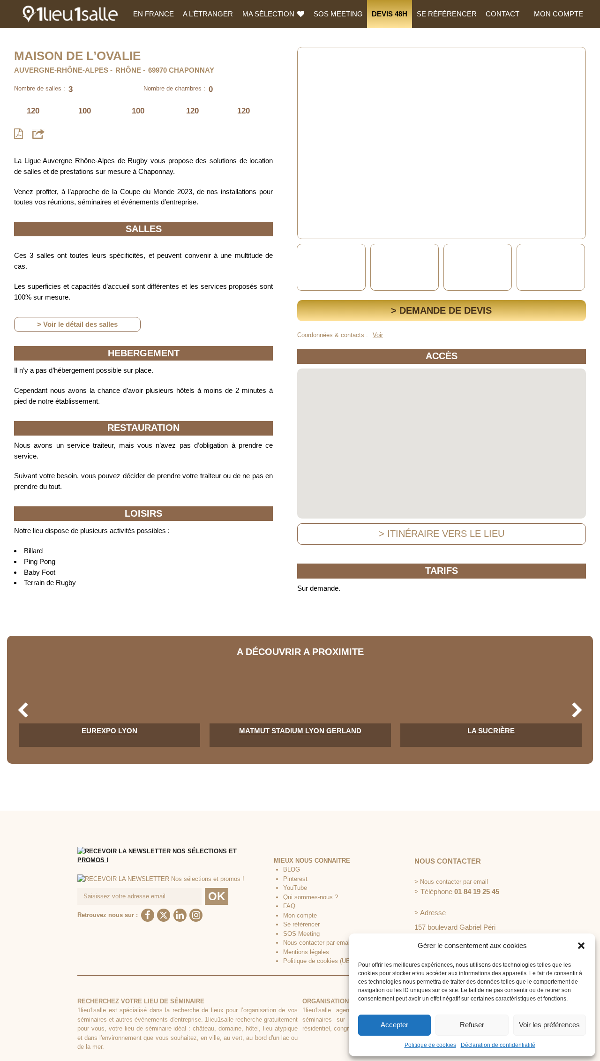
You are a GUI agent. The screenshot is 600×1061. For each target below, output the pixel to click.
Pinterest (295, 878)
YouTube (295, 887)
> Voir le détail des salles (77, 324)
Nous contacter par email (317, 942)
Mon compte (558, 14)
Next (577, 267)
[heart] (311, 60)
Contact (502, 14)
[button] (581, 945)
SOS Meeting (338, 14)
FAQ (289, 906)
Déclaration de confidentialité (498, 1045)
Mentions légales (306, 952)
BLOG (291, 869)
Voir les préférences (549, 1025)
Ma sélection (269, 14)
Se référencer (447, 14)
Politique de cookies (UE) (317, 960)
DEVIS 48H (389, 14)
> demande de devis (441, 310)
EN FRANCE (153, 14)
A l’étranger (208, 14)
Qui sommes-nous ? (310, 897)
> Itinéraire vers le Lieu (441, 533)
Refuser (472, 1025)
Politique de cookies (430, 1045)
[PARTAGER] (38, 133)
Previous (306, 267)
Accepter (394, 1025)
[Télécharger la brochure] (18, 134)
